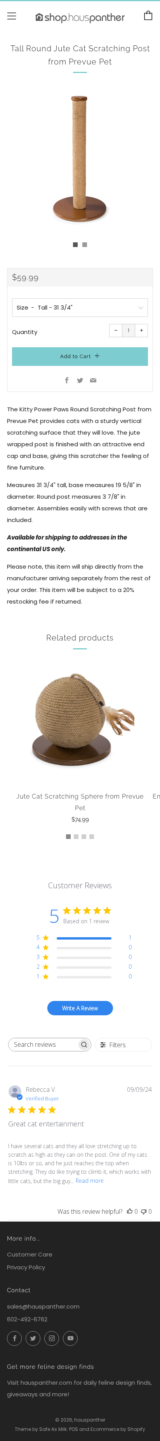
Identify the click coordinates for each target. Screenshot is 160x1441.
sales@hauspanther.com (43, 1306)
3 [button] (84, 836)
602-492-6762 (27, 1319)
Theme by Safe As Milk (41, 1429)
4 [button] (91, 836)
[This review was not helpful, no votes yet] (143, 1211)
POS (73, 1429)
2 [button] (76, 836)
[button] (75, 244)
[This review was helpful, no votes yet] (129, 1211)
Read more (90, 1180)
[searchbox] (43, 1044)
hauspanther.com (46, 1382)
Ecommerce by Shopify (117, 1429)
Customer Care (29, 1254)
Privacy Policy (26, 1267)
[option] (80, 160)
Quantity (24, 332)
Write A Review (80, 1008)
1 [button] (68, 836)
